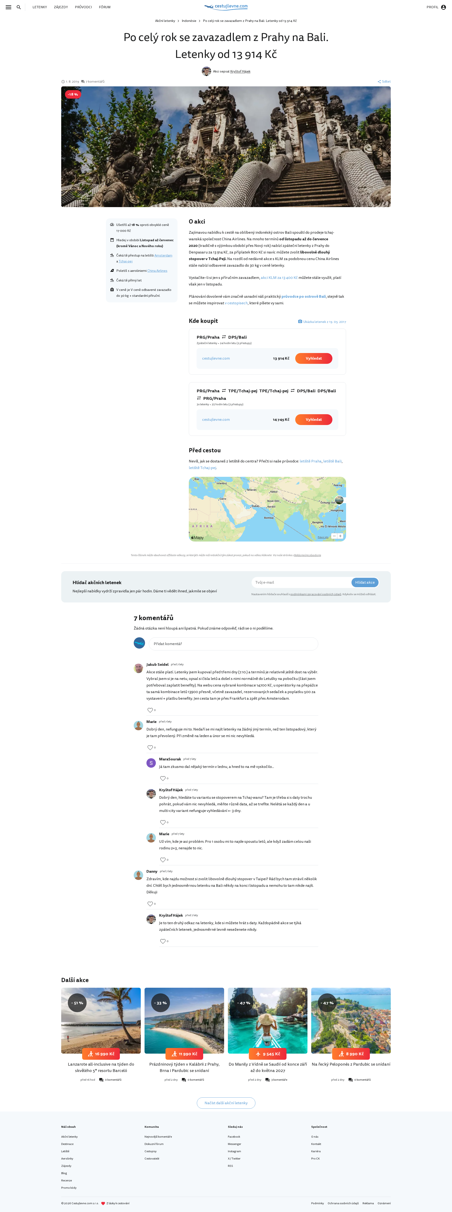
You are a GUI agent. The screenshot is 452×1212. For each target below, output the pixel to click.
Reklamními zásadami (307, 555)
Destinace (67, 1144)
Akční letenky (165, 20)
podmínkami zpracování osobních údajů (316, 594)
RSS (230, 1166)
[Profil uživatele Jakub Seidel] (138, 668)
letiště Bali (332, 461)
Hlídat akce (365, 582)
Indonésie (189, 20)
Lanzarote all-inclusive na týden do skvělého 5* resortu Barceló (101, 1067)
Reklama (368, 1203)
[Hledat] (20, 7)
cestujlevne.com (216, 358)
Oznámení (384, 1203)
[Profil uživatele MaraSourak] (151, 763)
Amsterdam (163, 255)
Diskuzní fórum (154, 1144)
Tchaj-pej (126, 261)
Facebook (234, 1137)
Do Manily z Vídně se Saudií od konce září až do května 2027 (268, 1067)
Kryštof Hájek (240, 71)
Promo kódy (69, 1188)
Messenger (234, 1144)
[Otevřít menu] (10, 7)
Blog (64, 1173)
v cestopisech (236, 303)
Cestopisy (151, 1151)
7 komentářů (95, 82)
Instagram (234, 1151)
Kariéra (316, 1151)
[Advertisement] (142, 339)
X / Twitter (234, 1159)
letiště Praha (311, 461)
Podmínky (317, 1203)
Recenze (66, 1181)
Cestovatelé (152, 1159)
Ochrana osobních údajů (343, 1203)
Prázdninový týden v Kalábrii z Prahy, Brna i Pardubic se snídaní (184, 1067)
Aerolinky (67, 1159)
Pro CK (315, 1159)
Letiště (65, 1151)
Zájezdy (66, 1166)
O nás (314, 1137)
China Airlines (157, 270)
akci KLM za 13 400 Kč (279, 278)
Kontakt (316, 1144)
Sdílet (386, 82)
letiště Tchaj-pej (202, 468)
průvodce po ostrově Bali (304, 296)
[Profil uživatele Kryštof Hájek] (151, 794)
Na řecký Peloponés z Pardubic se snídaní (351, 1064)
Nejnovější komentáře (158, 1137)
